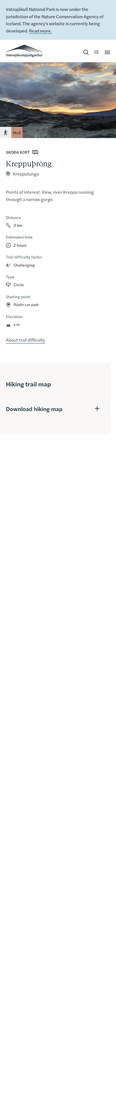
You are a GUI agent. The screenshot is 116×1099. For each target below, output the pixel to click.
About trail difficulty (25, 340)
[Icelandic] (97, 52)
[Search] (85, 52)
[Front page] (24, 51)
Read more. (40, 30)
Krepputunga (26, 174)
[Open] (107, 52)
